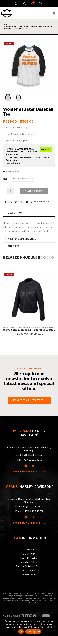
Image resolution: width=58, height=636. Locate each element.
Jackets (6, 327)
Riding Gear (28, 327)
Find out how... (13, 163)
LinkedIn (16, 202)
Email (27, 202)
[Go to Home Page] (4, 24)
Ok (21, 631)
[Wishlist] (40, 4)
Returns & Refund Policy (29, 566)
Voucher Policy (29, 562)
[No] (54, 626)
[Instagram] (32, 465)
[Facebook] (25, 465)
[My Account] (24, 4)
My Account (29, 549)
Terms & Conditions (29, 570)
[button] (16, 4)
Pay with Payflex (29, 558)
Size (5, 179)
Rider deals (16, 327)
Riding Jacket (51, 327)
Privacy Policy (29, 574)
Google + (21, 202)
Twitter (10, 202)
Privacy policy (33, 631)
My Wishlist (29, 554)
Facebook (5, 202)
